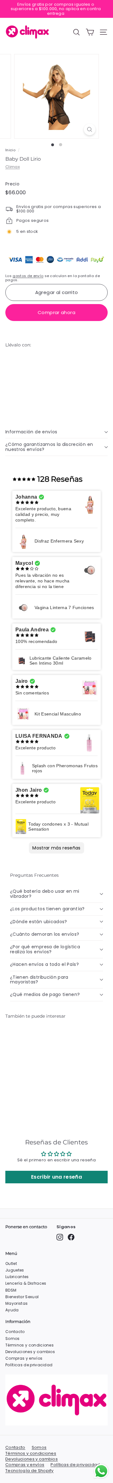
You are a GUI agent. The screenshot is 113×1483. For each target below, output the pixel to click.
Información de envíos (31, 432)
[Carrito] (90, 32)
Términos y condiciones (29, 1345)
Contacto (15, 1331)
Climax (12, 167)
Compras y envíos (23, 1358)
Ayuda (12, 1310)
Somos (12, 1338)
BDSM (10, 1290)
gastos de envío (28, 275)
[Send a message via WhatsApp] (101, 1471)
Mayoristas (16, 1303)
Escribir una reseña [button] (56, 1177)
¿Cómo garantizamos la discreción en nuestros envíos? (49, 446)
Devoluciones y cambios (30, 1351)
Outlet (11, 1263)
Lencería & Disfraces (25, 1283)
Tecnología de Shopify (29, 1471)
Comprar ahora (56, 312)
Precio (12, 184)
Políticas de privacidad (28, 1365)
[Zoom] (89, 129)
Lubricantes (17, 1276)
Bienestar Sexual (22, 1296)
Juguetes (14, 1270)
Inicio (10, 150)
